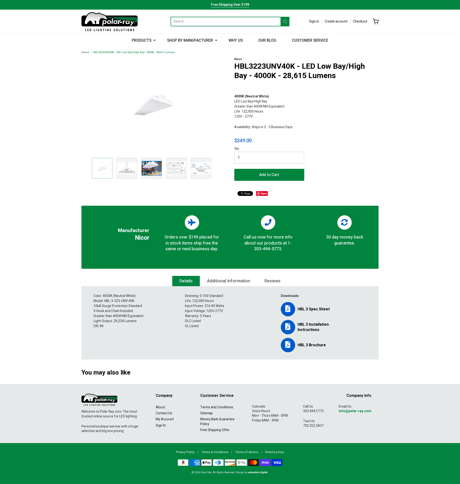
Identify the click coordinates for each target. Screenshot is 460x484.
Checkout (360, 21)
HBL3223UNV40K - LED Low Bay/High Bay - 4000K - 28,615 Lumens (134, 52)
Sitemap (206, 413)
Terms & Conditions (214, 452)
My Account (165, 419)
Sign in (314, 21)
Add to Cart (269, 175)
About (160, 407)
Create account (336, 21)
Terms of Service (246, 452)
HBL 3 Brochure (312, 345)
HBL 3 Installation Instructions (313, 327)
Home (85, 52)
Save (264, 193)
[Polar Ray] (109, 21)
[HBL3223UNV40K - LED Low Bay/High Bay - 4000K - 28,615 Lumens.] (102, 168)
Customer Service (310, 40)
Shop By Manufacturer (190, 40)
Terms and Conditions (216, 407)
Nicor (238, 59)
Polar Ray (206, 472)
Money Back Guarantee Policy (217, 421)
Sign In (161, 425)
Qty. (237, 149)
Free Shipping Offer (215, 430)
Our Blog (267, 40)
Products (141, 40)
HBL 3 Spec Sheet (314, 309)
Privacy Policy (185, 452)
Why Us (236, 40)
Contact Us (164, 413)
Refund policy (274, 452)
